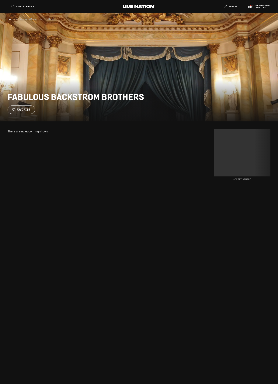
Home (11, 19)
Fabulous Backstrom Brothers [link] (36, 19)
